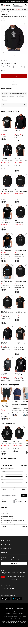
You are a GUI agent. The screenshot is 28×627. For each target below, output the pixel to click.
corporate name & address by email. (14, 623)
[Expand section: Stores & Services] (14, 549)
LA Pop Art (4, 14)
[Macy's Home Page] (7, 5)
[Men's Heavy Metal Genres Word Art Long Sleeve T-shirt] (20, 364)
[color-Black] (2, 139)
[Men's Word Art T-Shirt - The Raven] (20, 149)
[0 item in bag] (26, 5)
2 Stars (3, 479)
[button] (5, 11)
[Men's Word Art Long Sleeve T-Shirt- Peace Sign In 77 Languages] (7, 149)
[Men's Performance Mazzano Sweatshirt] (17, 393)
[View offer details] (14, 105)
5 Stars (3, 471)
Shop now (23, 9)
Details (7, 71)
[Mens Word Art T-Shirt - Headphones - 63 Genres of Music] (20, 302)
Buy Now (14, 81)
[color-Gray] (5, 139)
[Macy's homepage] (1, 11)
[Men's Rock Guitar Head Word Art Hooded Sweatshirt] (7, 433)
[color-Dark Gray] (5, 202)
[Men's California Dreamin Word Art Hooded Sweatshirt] (20, 211)
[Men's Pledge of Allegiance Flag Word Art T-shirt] (7, 211)
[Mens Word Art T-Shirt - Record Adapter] (7, 121)
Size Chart (13, 63)
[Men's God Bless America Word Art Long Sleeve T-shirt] (20, 121)
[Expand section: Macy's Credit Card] (14, 545)
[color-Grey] (27, 415)
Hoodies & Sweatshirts (12, 11)
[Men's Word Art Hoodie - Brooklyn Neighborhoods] (20, 180)
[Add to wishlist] (24, 24)
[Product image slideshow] (14, 40)
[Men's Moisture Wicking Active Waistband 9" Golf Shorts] (6, 393)
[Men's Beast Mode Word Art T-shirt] (7, 240)
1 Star (3, 482)
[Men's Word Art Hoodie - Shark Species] (7, 302)
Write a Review (23, 465)
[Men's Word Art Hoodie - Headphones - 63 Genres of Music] (7, 180)
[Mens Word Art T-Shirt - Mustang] (20, 333)
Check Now (18, 579)
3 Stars (3, 476)
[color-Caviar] (2, 419)
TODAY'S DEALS (5, 1)
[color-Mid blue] (24, 415)
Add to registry (14, 84)
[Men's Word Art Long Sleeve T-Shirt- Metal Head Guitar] (7, 333)
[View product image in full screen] (3, 52)
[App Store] (5, 598)
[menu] (2, 5)
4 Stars (3, 474)
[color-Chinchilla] (7, 419)
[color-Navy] (5, 419)
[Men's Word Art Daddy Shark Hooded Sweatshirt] (7, 271)
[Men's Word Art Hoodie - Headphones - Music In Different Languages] (20, 240)
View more (4, 99)
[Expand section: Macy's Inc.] (14, 553)
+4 (9, 418)
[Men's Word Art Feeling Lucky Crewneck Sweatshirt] (7, 364)
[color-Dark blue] (13, 415)
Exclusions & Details (11, 579)
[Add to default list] (12, 115)
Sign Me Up (14, 563)
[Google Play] (17, 598)
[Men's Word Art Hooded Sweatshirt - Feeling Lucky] (19, 433)
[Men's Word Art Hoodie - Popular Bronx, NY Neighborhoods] (20, 271)
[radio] (2, 139)
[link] (7, 135)
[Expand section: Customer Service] (14, 541)
